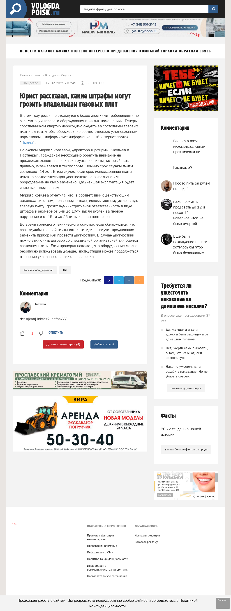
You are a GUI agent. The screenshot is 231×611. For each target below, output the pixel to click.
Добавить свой (104, 344)
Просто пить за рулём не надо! (191, 186)
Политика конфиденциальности (107, 559)
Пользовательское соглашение (107, 576)
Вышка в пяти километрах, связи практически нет (189, 146)
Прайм (27, 142)
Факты (168, 416)
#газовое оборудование (38, 270)
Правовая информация (102, 546)
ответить (56, 332)
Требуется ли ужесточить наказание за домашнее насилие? (184, 296)
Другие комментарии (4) (63, 344)
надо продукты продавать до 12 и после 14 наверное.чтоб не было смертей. (189, 212)
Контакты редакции (147, 535)
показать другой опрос (186, 388)
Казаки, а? (182, 167)
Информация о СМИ (100, 552)
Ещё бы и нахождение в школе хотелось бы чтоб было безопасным (191, 244)
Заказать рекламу (146, 542)
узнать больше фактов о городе (186, 449)
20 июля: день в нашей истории (181, 432)
